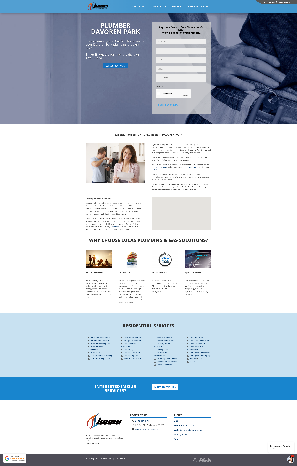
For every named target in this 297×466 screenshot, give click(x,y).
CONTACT (205, 6)
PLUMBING (154, 6)
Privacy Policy (180, 434)
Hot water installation (133, 358)
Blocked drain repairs (100, 340)
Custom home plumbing (101, 355)
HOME (133, 6)
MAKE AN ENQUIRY (165, 387)
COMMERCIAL (193, 6)
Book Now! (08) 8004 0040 (278, 2)
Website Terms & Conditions (188, 429)
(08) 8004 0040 (142, 421)
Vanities (193, 358)
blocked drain (193, 167)
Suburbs (178, 439)
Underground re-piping (200, 355)
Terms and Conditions (185, 425)
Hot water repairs (164, 337)
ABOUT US (143, 6)
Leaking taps (162, 349)
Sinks (201, 358)
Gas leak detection (132, 352)
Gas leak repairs (131, 355)
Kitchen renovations (165, 340)
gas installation (161, 167)
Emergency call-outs (132, 340)
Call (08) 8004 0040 (115, 65)
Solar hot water (196, 337)
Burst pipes (96, 352)
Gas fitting (128, 349)
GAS (165, 6)
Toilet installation (197, 343)
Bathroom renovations (101, 337)
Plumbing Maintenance (167, 358)
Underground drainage (200, 352)
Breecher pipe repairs (100, 343)
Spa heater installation (199, 340)
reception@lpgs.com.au (146, 429)
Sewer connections (165, 364)
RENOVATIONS (178, 6)
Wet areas (194, 361)
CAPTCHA (159, 87)
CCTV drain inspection (100, 358)
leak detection (157, 170)
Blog (176, 420)
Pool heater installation (167, 361)
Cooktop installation (132, 337)
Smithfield (115, 227)
